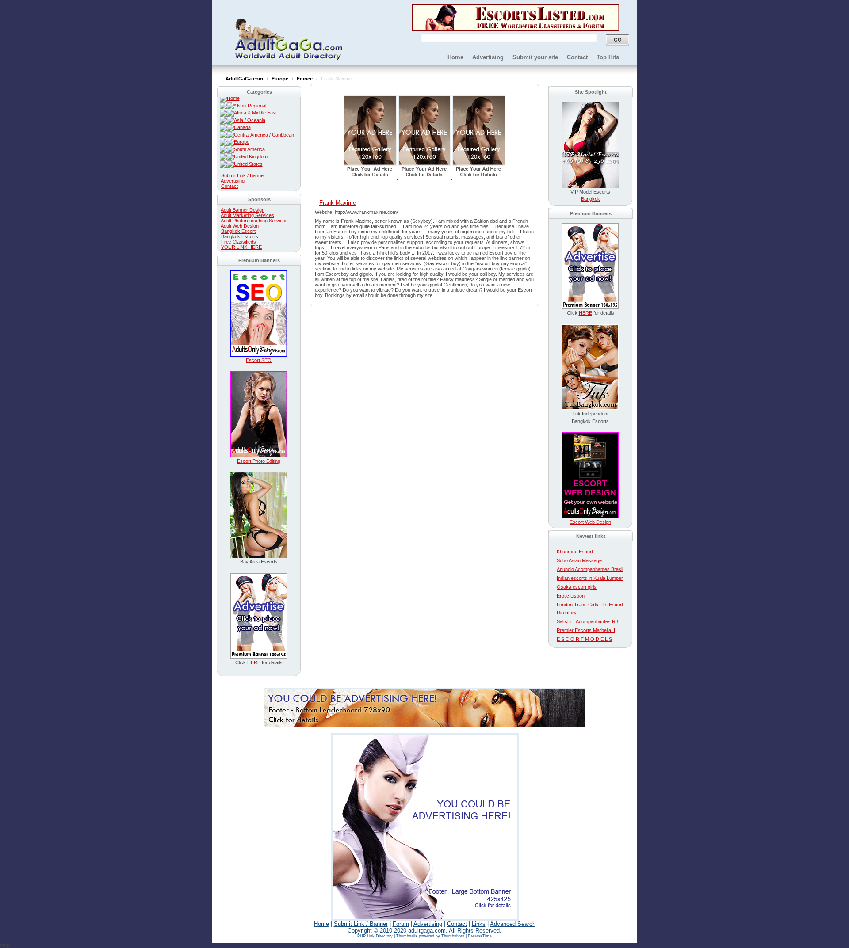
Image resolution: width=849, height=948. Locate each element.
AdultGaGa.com (245, 78)
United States (248, 164)
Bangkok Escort (238, 231)
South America (249, 149)
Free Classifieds (238, 241)
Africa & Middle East (255, 112)
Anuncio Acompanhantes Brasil (590, 569)
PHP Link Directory (375, 936)
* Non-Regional (250, 105)
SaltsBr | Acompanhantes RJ (587, 621)
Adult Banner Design (242, 210)
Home (455, 57)
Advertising (488, 57)
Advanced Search (512, 924)
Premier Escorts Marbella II (586, 630)
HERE (253, 662)
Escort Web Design (590, 522)
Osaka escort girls (577, 587)
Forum (401, 924)
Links (479, 924)
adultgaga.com (427, 930)
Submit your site (535, 57)
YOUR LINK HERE (241, 247)
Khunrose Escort (575, 551)
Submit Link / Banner (243, 175)
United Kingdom (251, 156)
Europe (281, 78)
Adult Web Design (240, 225)
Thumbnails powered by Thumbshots (430, 936)
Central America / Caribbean (264, 134)
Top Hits (608, 57)
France (305, 78)
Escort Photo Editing (258, 461)
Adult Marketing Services (247, 215)
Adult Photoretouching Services (254, 220)
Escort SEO (259, 360)
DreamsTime (480, 936)
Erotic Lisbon (571, 595)
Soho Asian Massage (579, 560)
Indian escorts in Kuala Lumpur (590, 578)
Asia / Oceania (249, 120)
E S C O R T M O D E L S (584, 639)
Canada (242, 127)
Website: (325, 212)
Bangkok (590, 199)
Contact (577, 57)
